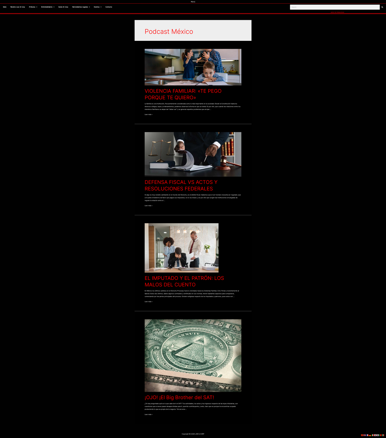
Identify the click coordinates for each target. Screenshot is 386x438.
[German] (370, 435)
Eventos (97, 7)
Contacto (108, 7)
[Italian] (372, 435)
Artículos (32, 7)
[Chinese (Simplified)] (362, 435)
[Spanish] (383, 435)
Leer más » (148, 114)
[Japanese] (375, 435)
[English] (365, 435)
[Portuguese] (380, 435)
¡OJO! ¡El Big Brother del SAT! (179, 397)
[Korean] (378, 435)
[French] (367, 435)
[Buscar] (382, 7)
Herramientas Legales (80, 7)
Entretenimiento (46, 7)
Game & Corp (63, 7)
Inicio (4, 7)
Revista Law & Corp (17, 7)
